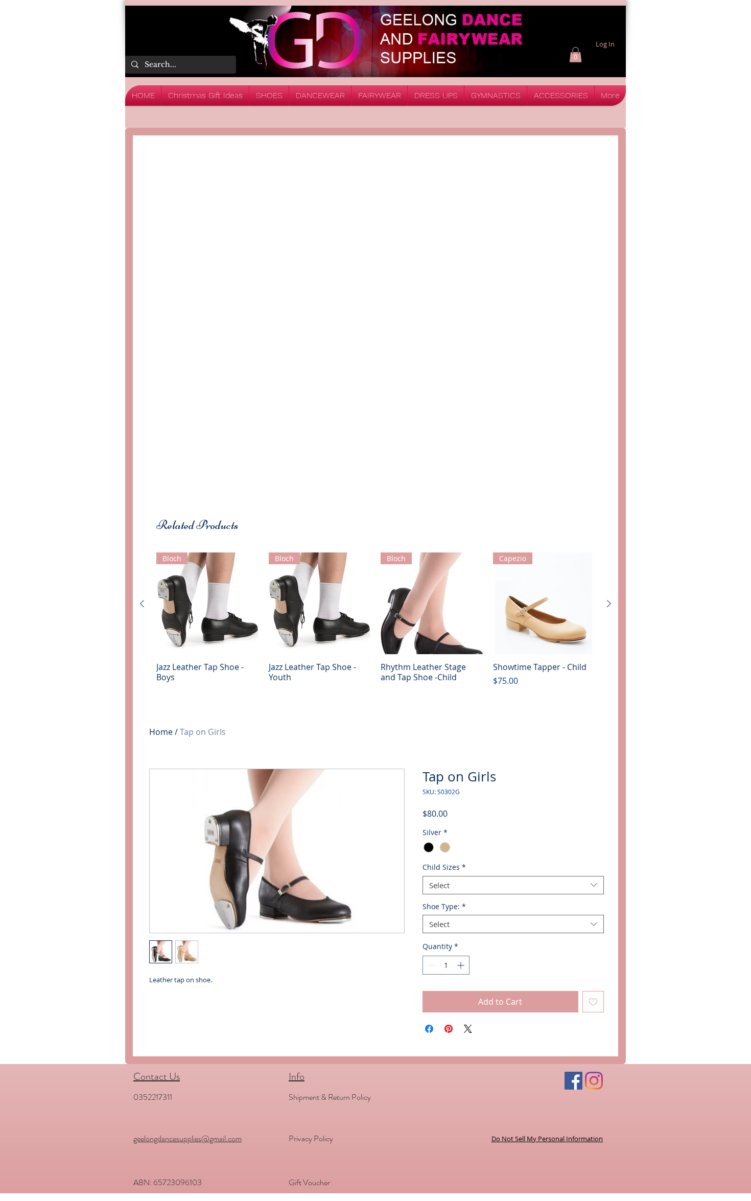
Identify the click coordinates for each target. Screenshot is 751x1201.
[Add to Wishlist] (593, 1001)
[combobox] (513, 885)
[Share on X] (468, 1029)
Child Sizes (444, 867)
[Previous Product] (142, 603)
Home (161, 731)
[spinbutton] (446, 965)
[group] (375, 619)
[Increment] (461, 965)
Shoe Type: (444, 907)
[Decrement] (430, 965)
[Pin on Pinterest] (448, 1029)
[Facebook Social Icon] (573, 1081)
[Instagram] (594, 1081)
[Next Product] (609, 603)
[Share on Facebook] (429, 1029)
